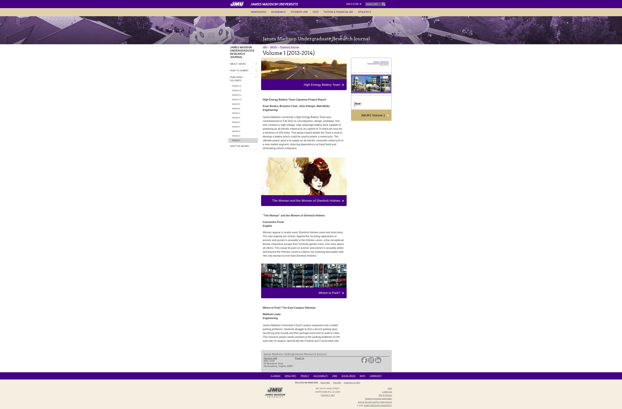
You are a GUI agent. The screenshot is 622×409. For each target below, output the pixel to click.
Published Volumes (289, 47)
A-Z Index (275, 376)
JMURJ (273, 47)
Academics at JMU (352, 383)
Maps (362, 376)
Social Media (348, 376)
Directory (290, 376)
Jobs (334, 376)
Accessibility (320, 376)
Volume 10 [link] (236, 99)
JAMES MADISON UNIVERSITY (378, 405)
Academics (278, 12)
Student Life (299, 12)
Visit (316, 12)
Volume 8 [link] (236, 108)
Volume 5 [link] (236, 122)
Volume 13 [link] (236, 86)
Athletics (364, 12)
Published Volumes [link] (236, 79)
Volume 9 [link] (236, 104)
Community (376, 376)
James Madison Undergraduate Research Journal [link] (242, 52)
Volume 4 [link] (236, 127)
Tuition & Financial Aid (338, 12)
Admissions (258, 12)
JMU (265, 47)
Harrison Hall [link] (270, 358)
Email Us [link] (299, 358)
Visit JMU (337, 383)
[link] (364, 362)
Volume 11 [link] (236, 95)
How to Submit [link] (239, 70)
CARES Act (387, 392)
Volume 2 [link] (236, 136)
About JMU (325, 383)
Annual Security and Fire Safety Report (375, 402)
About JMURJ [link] (238, 64)
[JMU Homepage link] (275, 397)
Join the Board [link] (239, 146)
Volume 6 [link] (236, 118)
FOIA (390, 388)
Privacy (305, 376)
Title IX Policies (385, 395)
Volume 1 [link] (236, 140)
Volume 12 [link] (236, 90)
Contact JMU (328, 395)
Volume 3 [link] (236, 131)
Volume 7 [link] (236, 113)
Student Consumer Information (378, 399)
